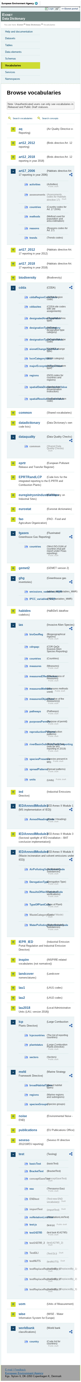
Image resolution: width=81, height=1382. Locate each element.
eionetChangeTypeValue (37, 349)
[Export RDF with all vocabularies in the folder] (70, 175)
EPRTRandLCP (30, 477)
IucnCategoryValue (37, 358)
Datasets (10, 38)
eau (31, 1188)
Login (51, 8)
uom (22, 1304)
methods (34, 216)
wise (22, 1314)
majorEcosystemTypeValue (37, 366)
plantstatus (36, 1044)
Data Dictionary (33, 25)
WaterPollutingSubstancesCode (37, 925)
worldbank (26, 1328)
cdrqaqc (34, 646)
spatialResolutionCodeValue (37, 398)
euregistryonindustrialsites (32, 495)
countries (35, 207)
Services (10, 72)
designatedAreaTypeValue (37, 318)
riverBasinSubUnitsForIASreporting (37, 744)
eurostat (25, 509)
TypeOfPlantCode (37, 904)
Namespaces (12, 78)
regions (34, 375)
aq (20, 129)
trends (33, 237)
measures (35, 666)
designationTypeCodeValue (37, 339)
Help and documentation (19, 31)
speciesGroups (37, 1104)
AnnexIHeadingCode (37, 819)
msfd (22, 1071)
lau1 (22, 987)
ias (21, 624)
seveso (24, 1140)
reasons (34, 228)
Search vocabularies (22, 118)
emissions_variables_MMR (37, 591)
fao (21, 519)
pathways (35, 711)
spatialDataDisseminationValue (37, 387)
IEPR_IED (26, 941)
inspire (24, 959)
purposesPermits (37, 721)
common (25, 412)
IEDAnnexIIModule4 (32, 851)
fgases (24, 533)
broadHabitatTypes (37, 1085)
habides (25, 610)
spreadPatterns (37, 769)
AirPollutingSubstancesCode (37, 869)
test (21, 1154)
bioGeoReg (36, 634)
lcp (21, 1021)
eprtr (22, 463)
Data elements (13, 51)
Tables (9, 45)
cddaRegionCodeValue (37, 297)
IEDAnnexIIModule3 (32, 834)
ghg (22, 578)
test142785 (35, 1232)
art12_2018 (27, 157)
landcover (26, 973)
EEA (21, 3)
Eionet (20, 25)
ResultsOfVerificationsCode (37, 891)
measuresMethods (37, 688)
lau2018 (24, 1007)
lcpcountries (37, 1035)
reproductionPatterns (37, 731)
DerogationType (37, 881)
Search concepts (50, 118)
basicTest (35, 1163)
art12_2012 (27, 143)
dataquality (27, 436)
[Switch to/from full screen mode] (58, 9)
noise (23, 1116)
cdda (22, 287)
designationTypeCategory (37, 327)
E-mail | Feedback (15, 1369)
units (32, 779)
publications (28, 1130)
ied (21, 791)
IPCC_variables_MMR (37, 598)
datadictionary (29, 422)
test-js (33, 1224)
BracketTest (36, 1171)
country (34, 1341)
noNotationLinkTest (37, 1217)
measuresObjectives (37, 698)
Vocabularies (13, 65)
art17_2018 (27, 263)
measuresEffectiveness (37, 676)
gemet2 (24, 568)
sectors (33, 1057)
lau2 (22, 997)
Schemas (10, 58)
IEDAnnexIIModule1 (32, 805)
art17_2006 (27, 171)
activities (34, 184)
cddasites (35, 306)
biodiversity (27, 277)
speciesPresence (37, 759)
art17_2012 (27, 249)
